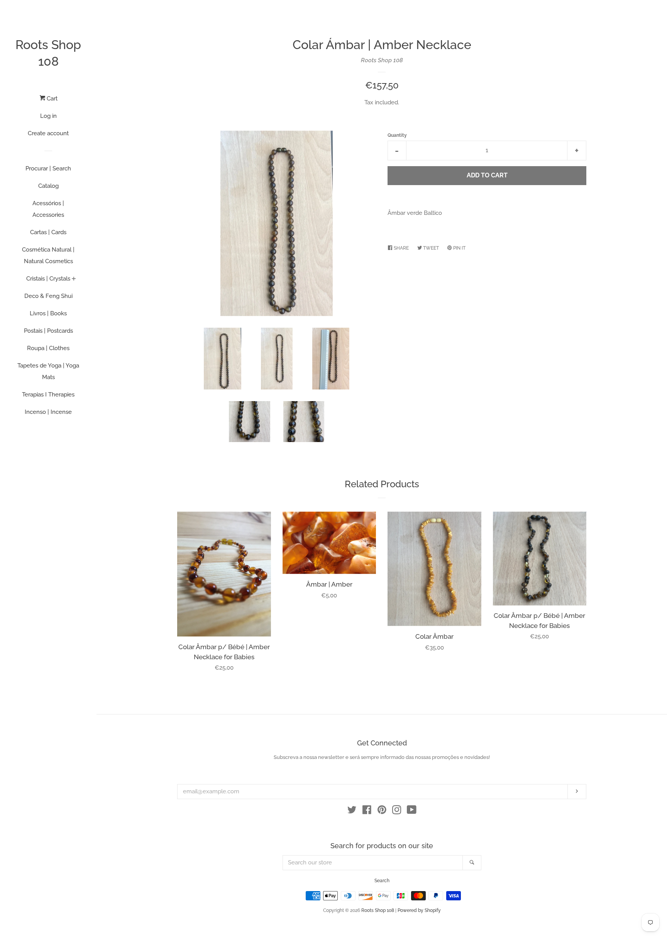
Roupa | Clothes (48, 348)
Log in (48, 115)
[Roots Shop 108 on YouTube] (411, 811)
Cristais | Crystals (48, 278)
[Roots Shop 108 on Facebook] (367, 811)
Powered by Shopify (419, 910)
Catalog (48, 185)
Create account (48, 133)
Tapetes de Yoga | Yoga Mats (48, 371)
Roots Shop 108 (48, 52)
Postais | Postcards (48, 330)
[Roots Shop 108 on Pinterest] (382, 811)
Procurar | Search (48, 168)
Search (381, 880)
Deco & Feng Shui (48, 296)
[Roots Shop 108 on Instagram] (396, 811)
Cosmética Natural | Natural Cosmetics (48, 255)
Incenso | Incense (48, 411)
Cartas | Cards (48, 232)
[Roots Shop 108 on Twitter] (352, 811)
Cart (51, 98)
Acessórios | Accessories (48, 209)
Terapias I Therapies (48, 394)
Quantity (397, 135)
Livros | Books (48, 313)
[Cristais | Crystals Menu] (74, 279)
